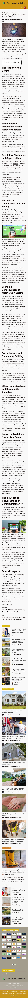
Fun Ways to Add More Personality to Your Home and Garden (6, 661)
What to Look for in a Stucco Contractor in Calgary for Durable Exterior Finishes (14, 726)
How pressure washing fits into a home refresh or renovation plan (14, 859)
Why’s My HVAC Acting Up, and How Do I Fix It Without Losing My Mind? (14, 617)
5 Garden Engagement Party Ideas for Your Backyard (14, 803)
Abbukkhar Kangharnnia (10, 19)
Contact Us (13, 988)
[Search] (22, 7)
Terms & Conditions (10, 986)
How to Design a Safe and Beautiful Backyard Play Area (14, 700)
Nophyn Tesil (17, 636)
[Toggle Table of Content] (18, 62)
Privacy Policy (16, 984)
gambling (4, 141)
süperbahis (5, 258)
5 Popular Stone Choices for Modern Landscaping (6, 671)
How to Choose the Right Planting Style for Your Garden (6, 652)
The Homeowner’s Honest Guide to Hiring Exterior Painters (14, 752)
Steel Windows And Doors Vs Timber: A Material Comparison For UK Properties (6, 901)
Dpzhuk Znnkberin (18, 664)
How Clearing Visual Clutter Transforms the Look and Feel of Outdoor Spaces (14, 777)
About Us (20, 986)
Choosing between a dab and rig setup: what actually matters (6, 681)
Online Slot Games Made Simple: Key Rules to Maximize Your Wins (13, 610)
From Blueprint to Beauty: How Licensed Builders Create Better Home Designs (14, 829)
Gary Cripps (7, 874)
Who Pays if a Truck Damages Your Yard (6, 911)
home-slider (9, 604)
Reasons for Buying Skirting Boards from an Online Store (6, 891)
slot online (5, 974)
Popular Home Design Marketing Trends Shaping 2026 (6, 921)
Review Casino (6, 58)
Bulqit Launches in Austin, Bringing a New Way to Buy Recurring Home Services (6, 632)
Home (9, 984)
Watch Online (25, 8)
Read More (6, 885)
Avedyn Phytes (17, 673)
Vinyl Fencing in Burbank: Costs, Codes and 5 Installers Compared (6, 642)
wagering (15, 163)
